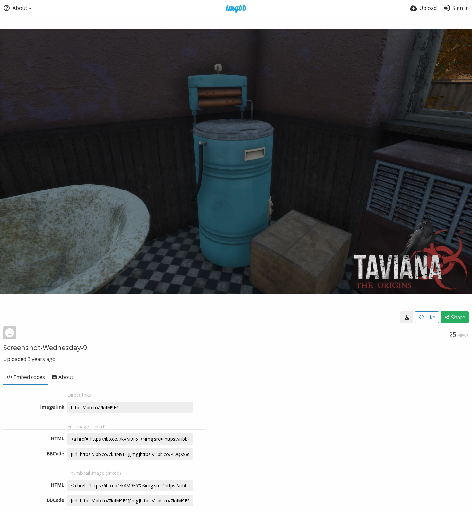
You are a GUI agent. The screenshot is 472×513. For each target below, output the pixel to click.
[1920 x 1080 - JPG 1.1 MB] (406, 317)
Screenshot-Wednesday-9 (45, 347)
